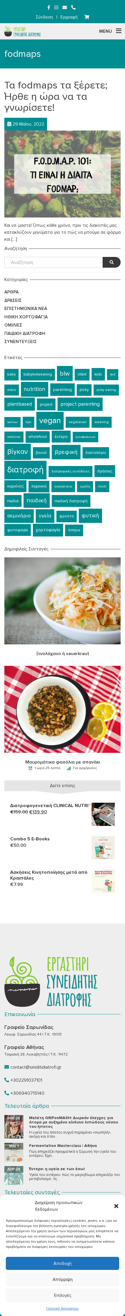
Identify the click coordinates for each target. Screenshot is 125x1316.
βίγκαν (17, 451)
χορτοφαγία (48, 530)
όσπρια (74, 530)
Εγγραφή (69, 17)
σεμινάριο (19, 516)
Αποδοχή (62, 1263)
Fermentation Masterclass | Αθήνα (63, 1145)
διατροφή (25, 470)
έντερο (61, 436)
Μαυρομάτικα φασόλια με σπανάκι (62, 762)
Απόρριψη (63, 1279)
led (112, 374)
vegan (50, 420)
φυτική (90, 515)
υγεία (45, 516)
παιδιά (13, 501)
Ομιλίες (13, 325)
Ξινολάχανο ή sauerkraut (62, 654)
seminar (12, 422)
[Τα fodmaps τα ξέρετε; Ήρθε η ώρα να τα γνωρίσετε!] (62, 173)
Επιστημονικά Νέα (25, 308)
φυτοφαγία (17, 530)
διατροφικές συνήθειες (70, 471)
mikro (11, 390)
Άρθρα (11, 292)
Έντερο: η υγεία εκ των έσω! (57, 1168)
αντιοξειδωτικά (85, 437)
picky (84, 389)
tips (28, 422)
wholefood (37, 436)
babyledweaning (38, 374)
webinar (14, 437)
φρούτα (66, 516)
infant (82, 374)
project (46, 404)
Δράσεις (13, 300)
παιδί (102, 486)
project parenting (80, 404)
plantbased (19, 404)
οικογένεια (63, 486)
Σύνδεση (44, 17)
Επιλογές (62, 1295)
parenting (62, 389)
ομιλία (85, 486)
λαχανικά (39, 486)
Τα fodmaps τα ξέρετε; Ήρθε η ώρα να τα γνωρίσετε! (56, 96)
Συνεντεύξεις (20, 341)
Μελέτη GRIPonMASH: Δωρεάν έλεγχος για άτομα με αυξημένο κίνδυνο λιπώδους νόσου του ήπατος (73, 1122)
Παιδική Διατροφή (24, 333)
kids (98, 374)
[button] (116, 1206)
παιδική (36, 500)
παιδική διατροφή (71, 501)
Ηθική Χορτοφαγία (26, 317)
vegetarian (78, 422)
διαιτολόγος (95, 452)
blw (65, 373)
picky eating (106, 390)
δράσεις (104, 471)
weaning (101, 422)
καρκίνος (15, 486)
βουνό (41, 452)
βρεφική (66, 452)
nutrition (34, 389)
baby (11, 374)
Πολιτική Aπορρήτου (62, 1308)
